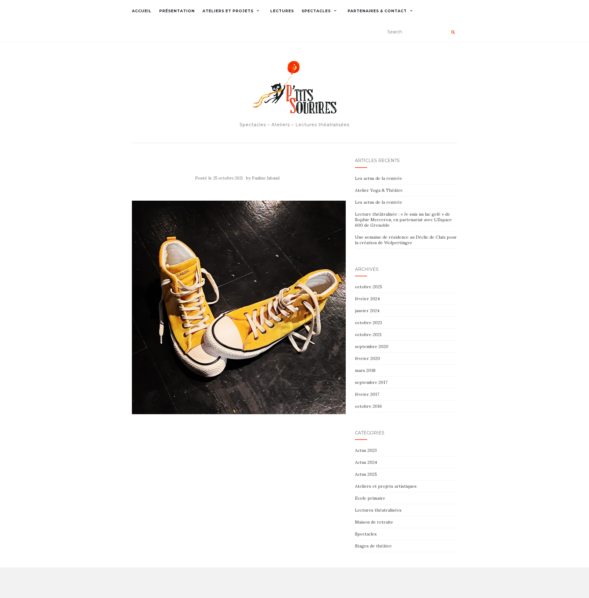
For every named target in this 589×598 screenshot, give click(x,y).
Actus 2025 (366, 474)
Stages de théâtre (373, 546)
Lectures (282, 11)
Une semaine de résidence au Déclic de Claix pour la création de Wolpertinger (406, 239)
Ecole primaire (370, 498)
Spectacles (316, 11)
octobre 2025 (368, 287)
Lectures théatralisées (378, 510)
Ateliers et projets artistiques (386, 486)
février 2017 (367, 394)
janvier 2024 (367, 310)
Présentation (177, 11)
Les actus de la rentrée (378, 178)
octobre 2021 (368, 334)
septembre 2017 (371, 382)
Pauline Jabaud (265, 178)
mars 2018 (365, 370)
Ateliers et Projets (227, 11)
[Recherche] (453, 32)
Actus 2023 (366, 450)
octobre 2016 (368, 406)
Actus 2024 (366, 462)
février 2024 (367, 298)
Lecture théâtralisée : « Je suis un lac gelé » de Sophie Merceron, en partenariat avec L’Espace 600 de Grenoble (403, 219)
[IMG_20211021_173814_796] (239, 307)
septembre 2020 (371, 346)
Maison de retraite (374, 522)
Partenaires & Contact (377, 11)
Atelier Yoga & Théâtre (379, 190)
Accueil (142, 11)
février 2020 (367, 358)
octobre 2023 (368, 322)
